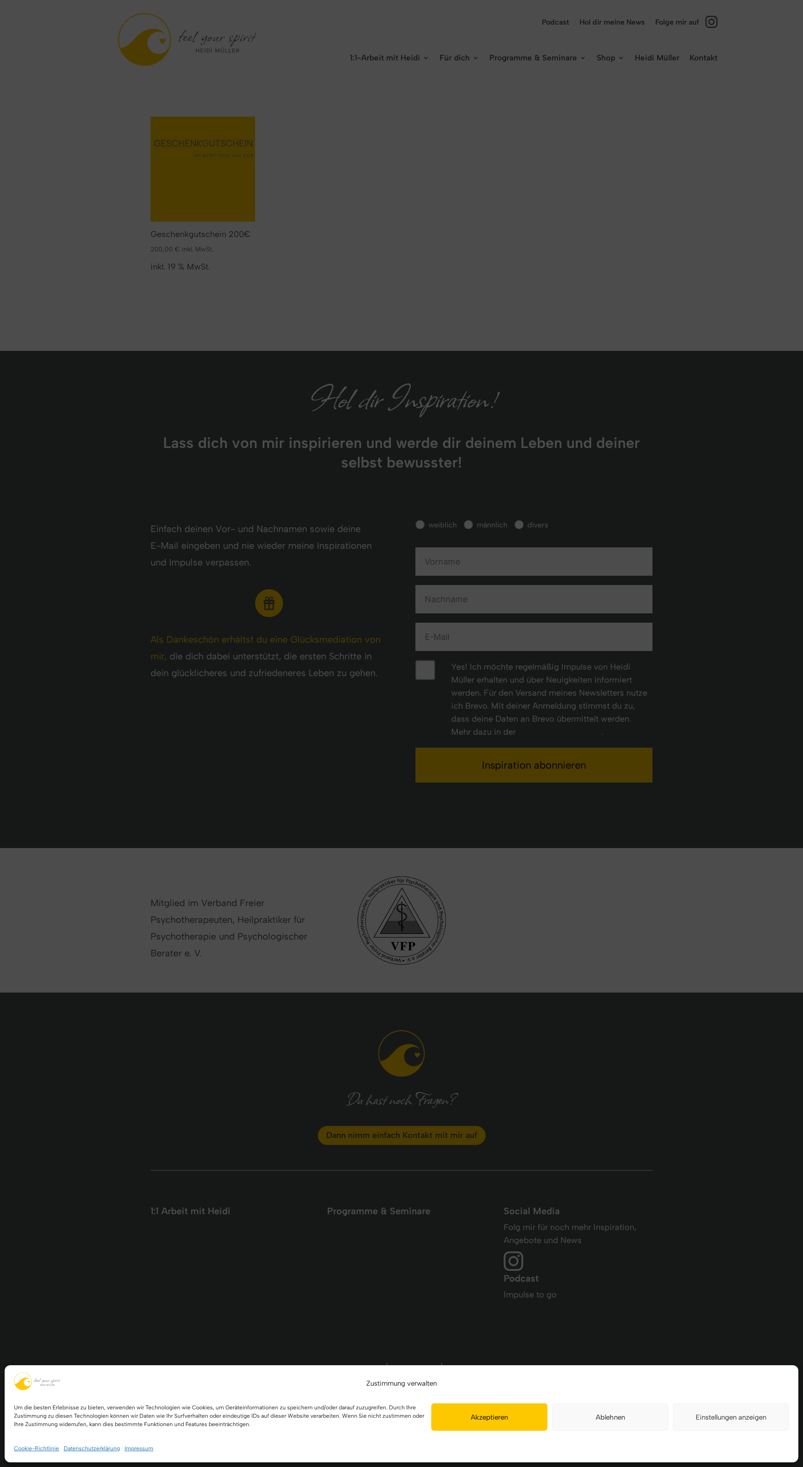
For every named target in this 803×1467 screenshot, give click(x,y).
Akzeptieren (489, 1417)
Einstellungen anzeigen (731, 1417)
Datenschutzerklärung (92, 1448)
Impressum (139, 1448)
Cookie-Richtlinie (36, 1448)
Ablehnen (610, 1417)
